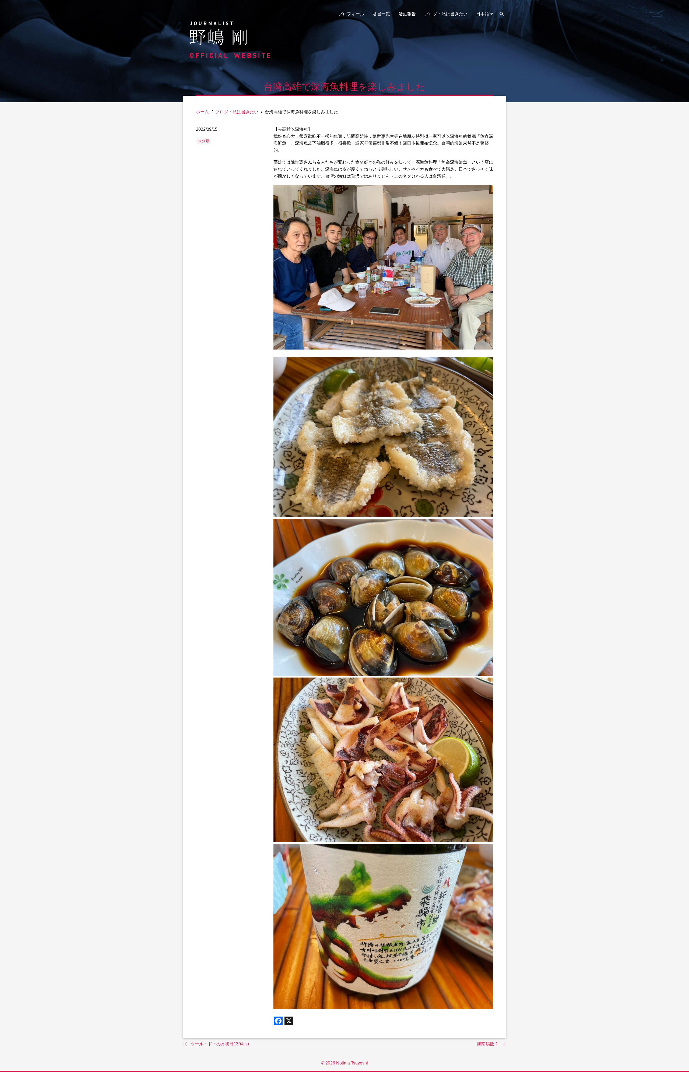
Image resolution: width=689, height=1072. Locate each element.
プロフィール (351, 14)
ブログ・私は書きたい (445, 14)
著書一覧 (381, 14)
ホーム (202, 112)
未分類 (203, 141)
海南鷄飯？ (487, 1044)
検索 (501, 14)
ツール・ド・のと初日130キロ (220, 1044)
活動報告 (407, 14)
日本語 (482, 14)
